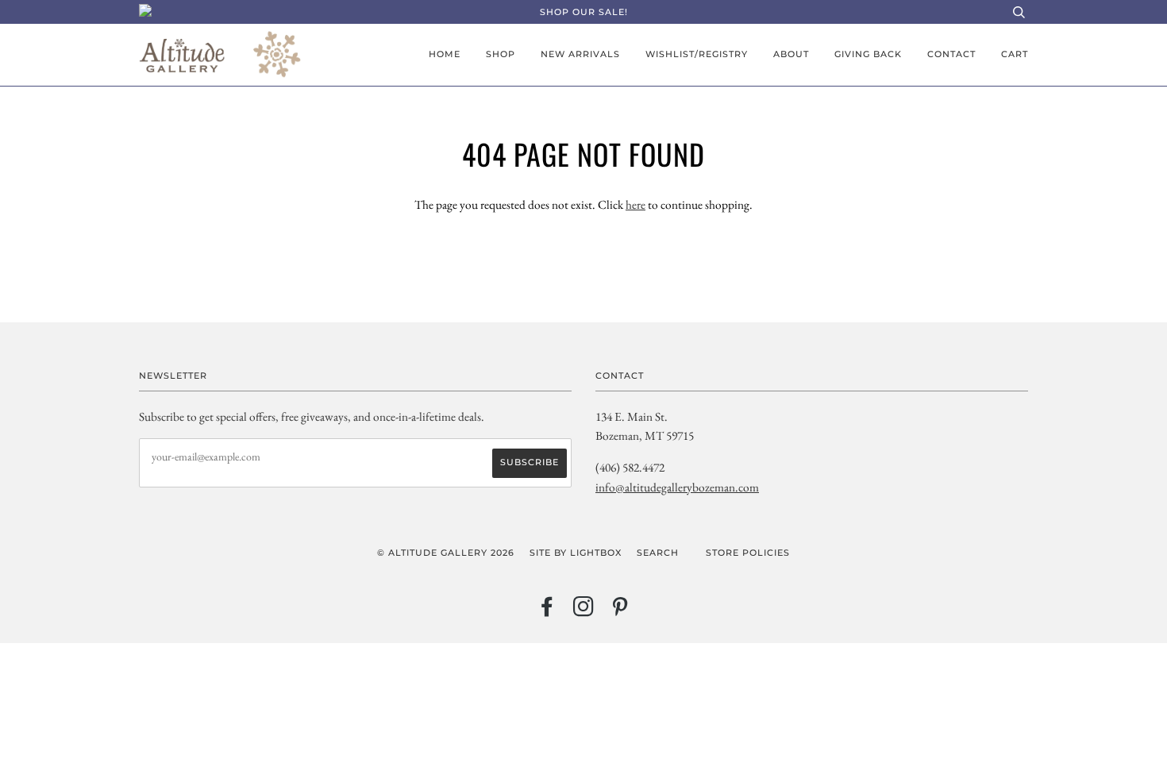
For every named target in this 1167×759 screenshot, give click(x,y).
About (791, 54)
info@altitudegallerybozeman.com (677, 487)
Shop (500, 54)
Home (444, 54)
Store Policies (748, 552)
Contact (951, 54)
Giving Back (868, 54)
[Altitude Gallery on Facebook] (547, 611)
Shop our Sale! (584, 11)
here (635, 204)
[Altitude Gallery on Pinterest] (620, 611)
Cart (1014, 54)
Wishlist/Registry (696, 54)
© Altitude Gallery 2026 (445, 552)
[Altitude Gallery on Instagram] (584, 611)
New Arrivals (580, 54)
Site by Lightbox (576, 552)
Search (658, 552)
